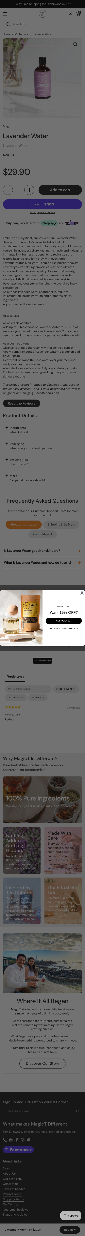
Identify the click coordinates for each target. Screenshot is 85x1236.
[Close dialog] (82, 593)
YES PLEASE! (64, 621)
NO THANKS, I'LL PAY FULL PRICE (64, 628)
